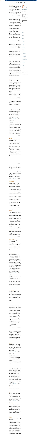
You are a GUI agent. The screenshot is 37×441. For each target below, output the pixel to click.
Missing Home (10, 138)
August (23, 44)
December (23, 41)
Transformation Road (11, 121)
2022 (22, 31)
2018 (22, 34)
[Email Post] (17, 118)
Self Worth (10, 392)
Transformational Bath (11, 290)
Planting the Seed (11, 5)
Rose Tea (10, 354)
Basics (23, 49)
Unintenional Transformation (12, 253)
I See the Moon (10, 79)
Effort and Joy (24, 62)
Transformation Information (18, 2)
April (23, 68)
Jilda (24, 5)
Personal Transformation (11, 181)
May (23, 46)
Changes (10, 108)
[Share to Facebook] (19, 15)
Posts (22, 15)
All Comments (23, 16)
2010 (22, 40)
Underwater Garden (11, 403)
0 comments (15, 118)
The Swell (10, 60)
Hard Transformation (24, 61)
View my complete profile (24, 9)
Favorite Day (10, 210)
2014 (22, 37)
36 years (10, 367)
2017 (22, 35)
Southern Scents (10, 275)
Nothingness (10, 417)
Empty (9, 386)
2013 (22, 38)
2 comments (15, 383)
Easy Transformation (24, 56)
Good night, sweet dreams (11, 239)
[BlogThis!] (18, 15)
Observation (10, 343)
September (23, 43)
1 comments (15, 351)
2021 (22, 32)
